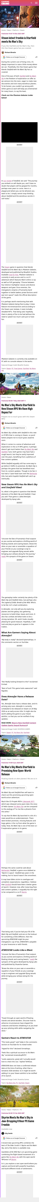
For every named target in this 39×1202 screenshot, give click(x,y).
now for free (13, 275)
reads (3, 556)
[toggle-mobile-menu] (36, 3)
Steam (22, 30)
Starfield (26, 368)
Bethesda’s (5, 870)
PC (12, 368)
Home (3, 30)
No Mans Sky (18, 733)
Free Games (18, 368)
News (9, 30)
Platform (16, 30)
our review (7, 181)
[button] (36, 57)
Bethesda (33, 473)
